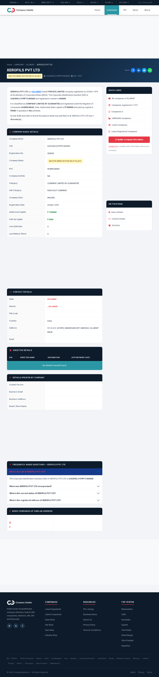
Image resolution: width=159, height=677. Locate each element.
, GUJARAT (52, 306)
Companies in (117, 112)
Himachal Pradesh (87, 658)
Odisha (145, 658)
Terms (149, 672)
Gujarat (124, 625)
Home (97, 10)
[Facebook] (22, 625)
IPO (125, 10)
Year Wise (49, 630)
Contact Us (113, 146)
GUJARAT (30, 65)
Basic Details (117, 212)
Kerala (111, 658)
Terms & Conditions (92, 630)
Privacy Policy (89, 625)
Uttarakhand (55, 663)
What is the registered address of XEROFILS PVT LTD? (35, 500)
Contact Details (118, 219)
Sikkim (19, 663)
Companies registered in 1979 (124, 105)
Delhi (123, 614)
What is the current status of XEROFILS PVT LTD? (32, 493)
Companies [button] (112, 10)
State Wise (50, 620)
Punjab (11, 663)
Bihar (47, 658)
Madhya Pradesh (123, 658)
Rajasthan (125, 646)
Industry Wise (51, 635)
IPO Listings (88, 609)
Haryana (73, 658)
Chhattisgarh (56, 658)
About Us (87, 620)
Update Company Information (130, 140)
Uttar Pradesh (127, 640)
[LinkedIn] (15, 625)
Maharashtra (127, 609)
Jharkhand (101, 658)
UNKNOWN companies (121, 118)
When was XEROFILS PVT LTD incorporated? (30, 486)
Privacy (141, 672)
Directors (115, 225)
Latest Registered (53, 609)
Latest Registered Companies (124, 131)
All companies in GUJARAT (123, 98)
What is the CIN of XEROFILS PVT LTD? (27, 472)
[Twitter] (9, 625)
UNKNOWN (19, 65)
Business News (90, 614)
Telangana (29, 663)
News (135, 10)
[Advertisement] (79, 36)
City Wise (49, 625)
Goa (66, 658)
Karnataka (125, 620)
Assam (39, 658)
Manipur (136, 658)
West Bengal (127, 635)
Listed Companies (119, 125)
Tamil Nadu (126, 630)
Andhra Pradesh (27, 658)
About (147, 10)
